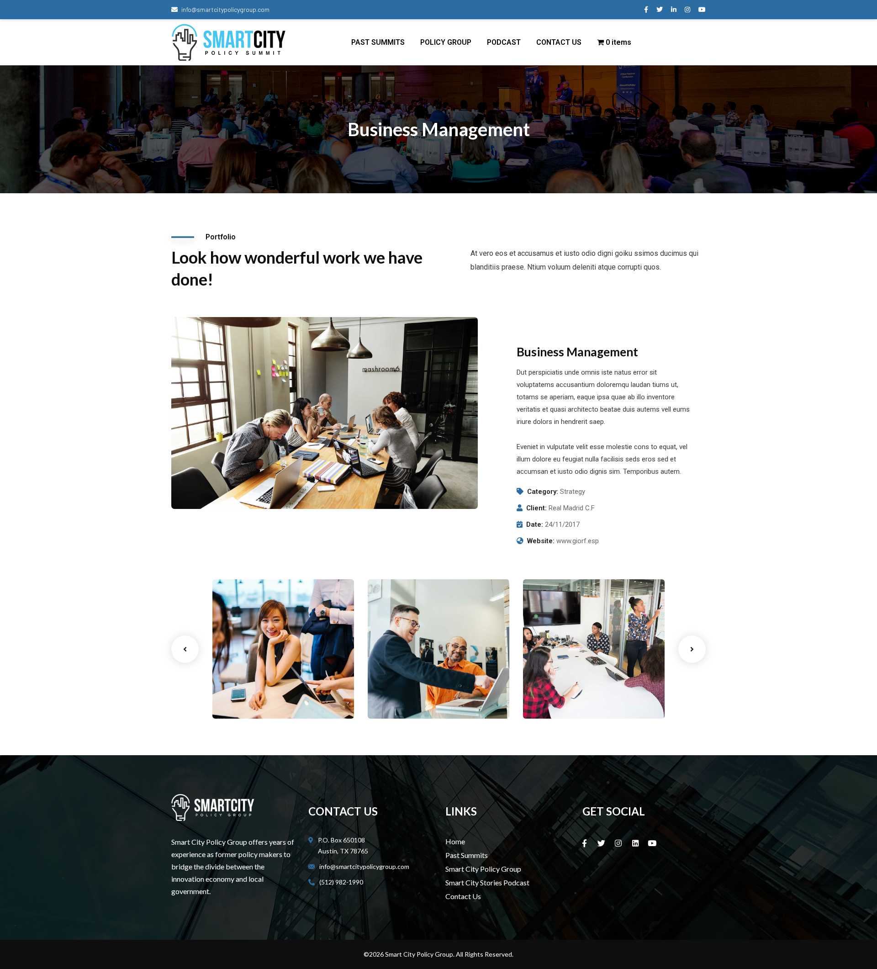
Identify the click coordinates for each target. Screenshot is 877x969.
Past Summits (466, 855)
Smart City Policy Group (483, 868)
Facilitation (398, 699)
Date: (534, 524)
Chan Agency (561, 686)
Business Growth (257, 686)
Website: (541, 541)
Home (455, 841)
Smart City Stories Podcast (487, 882)
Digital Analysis (410, 686)
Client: (536, 508)
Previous (185, 649)
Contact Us (463, 896)
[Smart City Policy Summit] (228, 42)
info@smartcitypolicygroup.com (225, 9)
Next (692, 649)
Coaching (240, 699)
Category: (542, 491)
